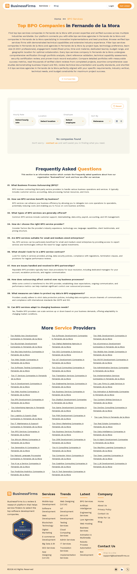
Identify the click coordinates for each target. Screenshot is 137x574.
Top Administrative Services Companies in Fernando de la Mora (110, 369)
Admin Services (67, 540)
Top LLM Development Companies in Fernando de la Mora (110, 465)
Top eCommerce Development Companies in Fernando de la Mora (109, 345)
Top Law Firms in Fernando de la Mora (112, 417)
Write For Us (104, 517)
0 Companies (68, 79)
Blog (56, 6)
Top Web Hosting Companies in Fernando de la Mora (25, 393)
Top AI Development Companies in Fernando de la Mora (26, 385)
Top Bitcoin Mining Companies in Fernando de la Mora (25, 441)
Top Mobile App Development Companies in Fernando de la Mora (26, 337)
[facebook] (116, 569)
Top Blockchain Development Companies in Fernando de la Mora (26, 345)
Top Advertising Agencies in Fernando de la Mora (28, 409)
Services (43, 6)
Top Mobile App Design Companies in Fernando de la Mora (110, 353)
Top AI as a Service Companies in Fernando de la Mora (26, 465)
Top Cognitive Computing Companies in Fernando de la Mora (69, 465)
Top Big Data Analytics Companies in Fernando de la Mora (27, 353)
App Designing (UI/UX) (47, 555)
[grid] (116, 121)
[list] (121, 121)
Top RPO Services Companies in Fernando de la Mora (25, 433)
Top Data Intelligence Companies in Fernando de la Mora (109, 433)
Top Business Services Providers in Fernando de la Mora (67, 433)
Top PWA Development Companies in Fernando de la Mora (68, 417)
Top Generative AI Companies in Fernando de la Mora (25, 449)
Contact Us (103, 513)
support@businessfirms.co (116, 556)
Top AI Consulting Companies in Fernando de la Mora (66, 449)
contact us (52, 143)
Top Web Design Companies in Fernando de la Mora (24, 361)
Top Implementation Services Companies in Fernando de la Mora (109, 377)
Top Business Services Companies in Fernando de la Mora (68, 393)
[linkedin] (122, 569)
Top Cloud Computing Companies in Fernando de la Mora (68, 369)
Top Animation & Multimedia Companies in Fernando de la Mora (111, 393)
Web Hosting (86, 523)
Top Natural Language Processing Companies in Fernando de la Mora (26, 457)
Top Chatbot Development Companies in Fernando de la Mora (69, 401)
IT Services (65, 544)
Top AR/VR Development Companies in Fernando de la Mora (110, 361)
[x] (128, 569)
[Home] (20, 6)
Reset (118, 106)
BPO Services (86, 501)
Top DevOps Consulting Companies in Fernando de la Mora (110, 409)
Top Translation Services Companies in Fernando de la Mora (69, 377)
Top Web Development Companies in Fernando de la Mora (110, 337)
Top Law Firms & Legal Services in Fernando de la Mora (109, 385)
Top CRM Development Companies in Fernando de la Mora (68, 441)
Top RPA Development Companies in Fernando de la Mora (27, 401)
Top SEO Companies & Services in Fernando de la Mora (67, 353)
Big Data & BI (48, 544)
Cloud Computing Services (65, 532)
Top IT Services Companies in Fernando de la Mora (29, 377)
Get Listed (125, 6)
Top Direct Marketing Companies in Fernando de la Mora (68, 425)
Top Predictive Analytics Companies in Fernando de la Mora (28, 473)
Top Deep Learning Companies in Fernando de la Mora (108, 457)
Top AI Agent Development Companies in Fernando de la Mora (110, 441)
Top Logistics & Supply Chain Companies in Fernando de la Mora (26, 417)
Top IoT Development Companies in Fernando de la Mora (68, 361)
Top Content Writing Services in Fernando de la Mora (107, 401)
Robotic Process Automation (85, 545)
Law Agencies (86, 519)
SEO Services (48, 548)
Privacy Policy (104, 509)
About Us (102, 505)
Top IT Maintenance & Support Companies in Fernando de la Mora (26, 425)
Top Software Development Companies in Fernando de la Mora (69, 337)
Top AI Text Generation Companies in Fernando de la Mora (68, 473)
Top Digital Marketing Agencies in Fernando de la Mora (67, 345)
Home (57, 18)
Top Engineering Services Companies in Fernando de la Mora (69, 385)
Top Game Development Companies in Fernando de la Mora (69, 409)
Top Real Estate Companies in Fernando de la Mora (107, 425)
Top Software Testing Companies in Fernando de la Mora (27, 369)
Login (111, 6)
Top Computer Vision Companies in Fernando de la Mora (68, 457)
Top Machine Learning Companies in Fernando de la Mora (109, 449)
